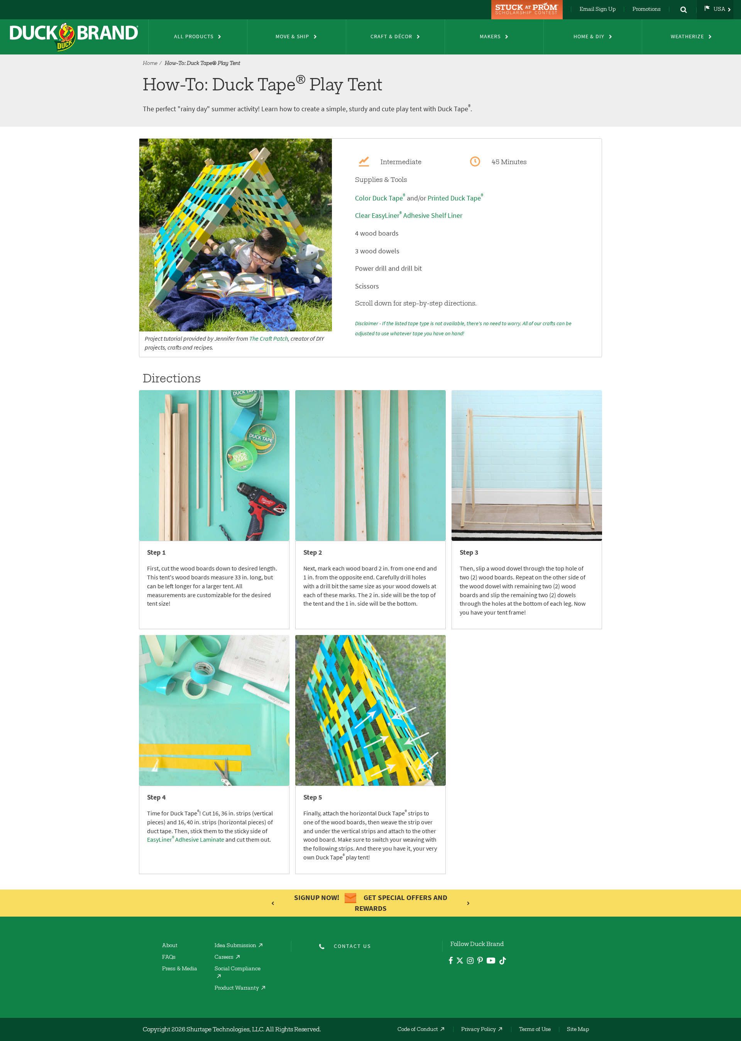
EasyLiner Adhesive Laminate (185, 840)
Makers (490, 36)
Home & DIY (589, 36)
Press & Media (179, 969)
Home (150, 63)
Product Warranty (237, 988)
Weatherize (687, 36)
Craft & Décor (391, 36)
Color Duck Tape (380, 198)
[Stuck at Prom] (528, 9)
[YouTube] (491, 962)
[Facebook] (450, 961)
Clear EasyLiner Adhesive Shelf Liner (408, 215)
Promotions (647, 9)
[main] (370, 506)
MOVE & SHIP (292, 36)
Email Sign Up (598, 9)
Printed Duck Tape (455, 198)
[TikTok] (502, 959)
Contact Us (352, 946)
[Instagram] (470, 961)
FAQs (169, 957)
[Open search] (683, 9)
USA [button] (720, 9)
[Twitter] (460, 962)
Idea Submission (235, 946)
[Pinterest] (480, 961)
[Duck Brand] (74, 36)
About (170, 946)
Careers (224, 957)
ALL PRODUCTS (193, 36)
